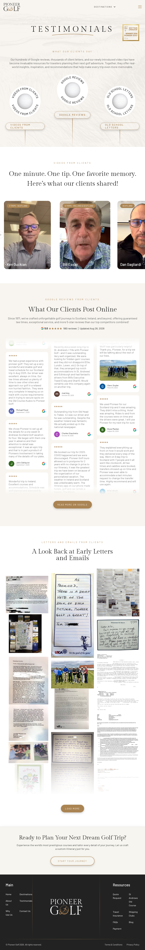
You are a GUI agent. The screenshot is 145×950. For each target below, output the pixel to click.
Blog (131, 922)
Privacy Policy (133, 944)
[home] (38, 6)
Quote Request (117, 896)
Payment (117, 928)
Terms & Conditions (113, 944)
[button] (105, 7)
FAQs (115, 922)
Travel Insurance (118, 913)
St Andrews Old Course (133, 900)
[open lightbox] (17, 396)
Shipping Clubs (133, 913)
